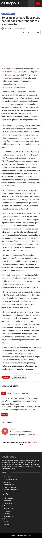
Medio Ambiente (9, 516)
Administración (8, 498)
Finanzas (7, 511)
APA (3, 393)
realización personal (18, 193)
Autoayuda (7, 500)
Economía (7, 506)
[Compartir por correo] (38, 32)
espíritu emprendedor (19, 377)
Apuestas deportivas (11, 490)
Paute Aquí (7, 477)
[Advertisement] (21, 49)
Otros (5, 519)
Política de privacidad (10, 487)
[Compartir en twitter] (28, 32)
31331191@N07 (32, 442)
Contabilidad (8, 503)
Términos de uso (9, 484)
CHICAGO (16, 393)
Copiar (4, 415)
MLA (9, 393)
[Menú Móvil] (38, 3)
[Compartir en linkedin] (33, 32)
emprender (9, 69)
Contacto (7, 482)
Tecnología (7, 524)
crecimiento (21, 92)
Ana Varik (8, 28)
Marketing (7, 514)
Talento (6, 521)
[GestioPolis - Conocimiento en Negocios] (8, 456)
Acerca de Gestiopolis (10, 479)
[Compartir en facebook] (23, 32)
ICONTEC (25, 393)
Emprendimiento (9, 13)
